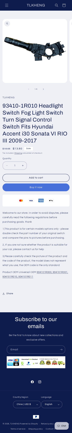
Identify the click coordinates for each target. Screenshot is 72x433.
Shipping (18, 153)
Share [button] (9, 293)
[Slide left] (28, 89)
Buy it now (36, 187)
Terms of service (18, 429)
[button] (6, 5)
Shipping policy (35, 429)
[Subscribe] (61, 349)
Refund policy (47, 424)
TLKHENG (14, 424)
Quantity (7, 158)
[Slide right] (43, 89)
